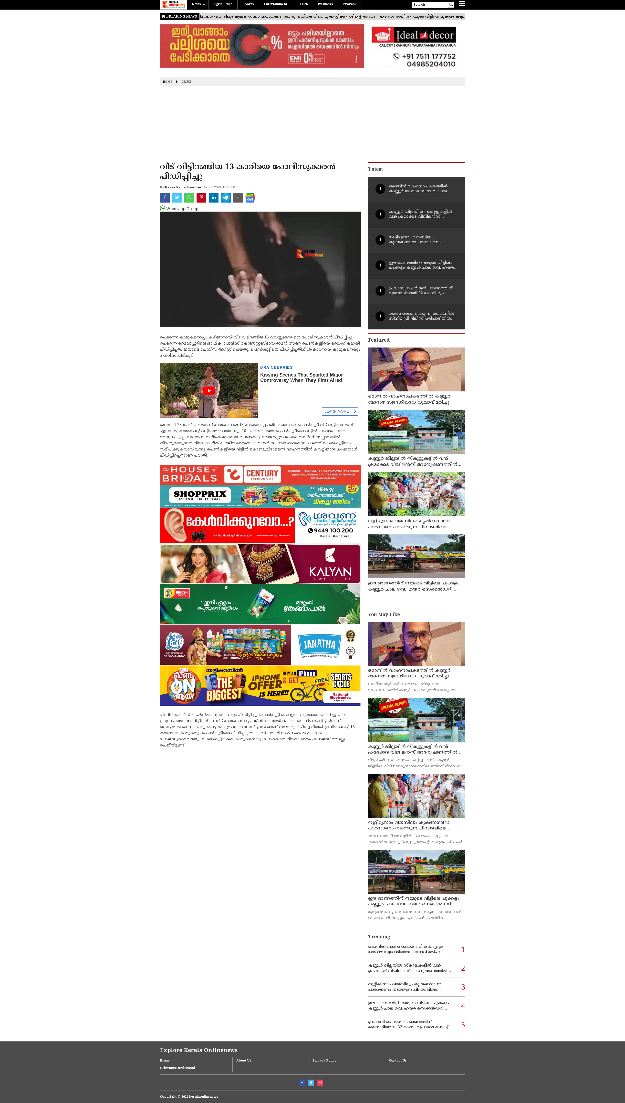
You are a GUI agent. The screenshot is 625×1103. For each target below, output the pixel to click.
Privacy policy (324, 1061)
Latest (375, 170)
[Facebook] (302, 1083)
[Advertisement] (312, 126)
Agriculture (222, 4)
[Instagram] (320, 1083)
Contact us (398, 1061)
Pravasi (349, 4)
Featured (378, 340)
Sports (248, 4)
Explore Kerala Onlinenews (199, 1051)
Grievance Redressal (177, 1068)
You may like (384, 615)
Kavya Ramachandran (183, 188)
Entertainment (275, 4)
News (196, 4)
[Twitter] (311, 1083)
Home (167, 82)
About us (243, 1061)
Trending (379, 937)
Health (302, 4)
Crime (186, 82)
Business (325, 4)
